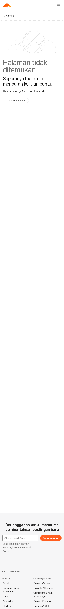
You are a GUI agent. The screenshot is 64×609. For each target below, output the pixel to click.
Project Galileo (41, 583)
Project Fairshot (42, 601)
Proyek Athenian (43, 587)
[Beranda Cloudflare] (6, 5)
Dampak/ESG (41, 605)
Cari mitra (7, 601)
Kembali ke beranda (16, 100)
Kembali (10, 15)
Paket (5, 583)
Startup (6, 605)
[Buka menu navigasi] (59, 5)
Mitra (5, 596)
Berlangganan (51, 538)
